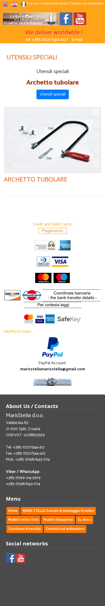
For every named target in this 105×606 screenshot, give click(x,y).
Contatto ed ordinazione (87, 3)
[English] (5, 5)
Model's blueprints (58, 520)
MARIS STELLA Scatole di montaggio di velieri (58, 511)
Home (13, 511)
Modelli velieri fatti (23, 520)
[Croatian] (14, 5)
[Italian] (24, 5)
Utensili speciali (52, 94)
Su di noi (32, 3)
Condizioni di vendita (54, 3)
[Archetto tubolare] (52, 140)
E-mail (77, 39)
